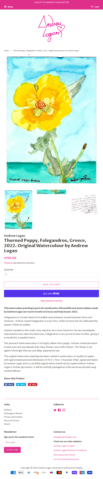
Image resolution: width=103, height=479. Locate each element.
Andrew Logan (45, 468)
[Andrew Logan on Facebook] (59, 411)
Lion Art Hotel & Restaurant (66, 459)
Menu (10, 7)
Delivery (8, 410)
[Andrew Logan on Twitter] (55, 411)
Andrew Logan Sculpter (64, 446)
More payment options (51, 300)
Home (6, 51)
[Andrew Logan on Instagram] (63, 411)
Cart (96, 7)
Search (7, 424)
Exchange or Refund (13, 413)
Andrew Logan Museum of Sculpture (70, 450)
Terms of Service (11, 420)
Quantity (8, 269)
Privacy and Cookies (13, 417)
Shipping (8, 263)
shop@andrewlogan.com (65, 437)
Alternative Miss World (64, 455)
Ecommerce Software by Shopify (67, 468)
